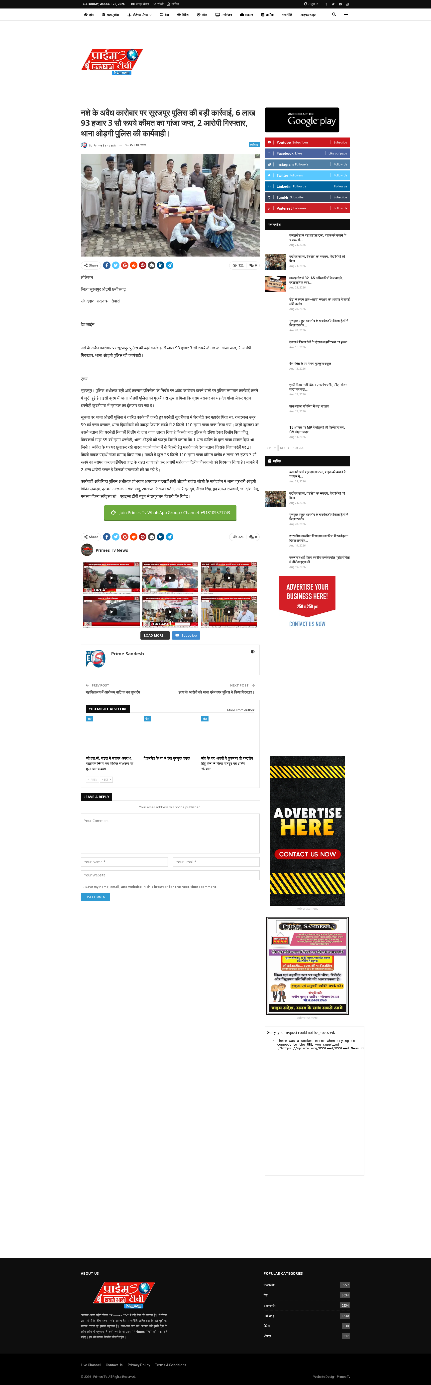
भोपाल (267, 1336)
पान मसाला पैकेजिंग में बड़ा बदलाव (309, 406)
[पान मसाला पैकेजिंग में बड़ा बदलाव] (275, 412)
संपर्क (160, 4)
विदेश (185, 14)
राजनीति (287, 14)
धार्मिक (270, 14)
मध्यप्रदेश (113, 14)
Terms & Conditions (170, 1365)
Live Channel (91, 1365)
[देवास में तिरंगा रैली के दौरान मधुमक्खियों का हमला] (275, 348)
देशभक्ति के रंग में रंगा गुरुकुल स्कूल (310, 364)
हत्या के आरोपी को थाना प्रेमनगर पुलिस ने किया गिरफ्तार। (217, 692)
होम (91, 14)
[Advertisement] (261, 62)
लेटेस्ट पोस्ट (140, 14)
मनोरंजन (226, 14)
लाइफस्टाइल (308, 14)
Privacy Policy (139, 1365)
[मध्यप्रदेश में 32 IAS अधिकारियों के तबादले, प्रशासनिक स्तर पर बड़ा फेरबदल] (275, 284)
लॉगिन (175, 4)
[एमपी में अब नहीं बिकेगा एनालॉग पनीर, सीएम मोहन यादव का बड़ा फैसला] (275, 391)
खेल (204, 14)
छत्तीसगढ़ (254, 144)
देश (167, 14)
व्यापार (249, 14)
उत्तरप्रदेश (270, 1305)
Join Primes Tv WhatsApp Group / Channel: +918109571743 (174, 512)
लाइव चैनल (142, 4)
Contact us (114, 1365)
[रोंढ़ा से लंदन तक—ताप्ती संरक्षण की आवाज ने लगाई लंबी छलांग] (275, 305)
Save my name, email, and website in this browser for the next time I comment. (151, 886)
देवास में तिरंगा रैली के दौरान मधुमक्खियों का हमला (318, 342)
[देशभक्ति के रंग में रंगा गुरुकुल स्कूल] (170, 734)
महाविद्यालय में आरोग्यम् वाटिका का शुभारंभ (113, 692)
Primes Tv (343, 1377)
